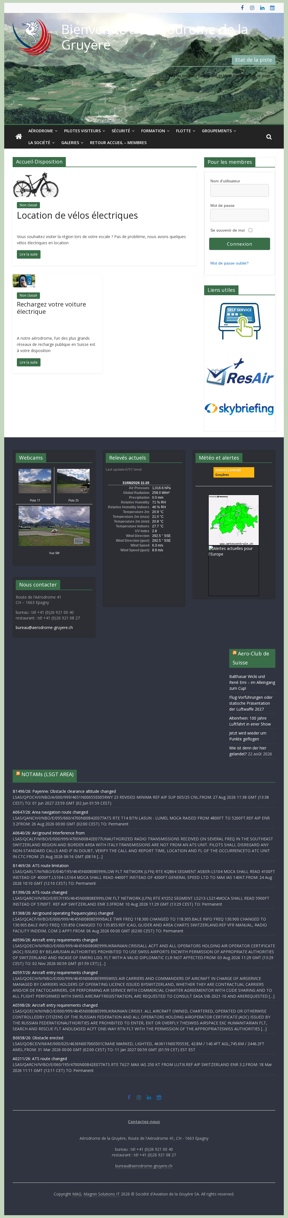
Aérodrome (40, 130)
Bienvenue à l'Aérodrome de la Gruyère (154, 36)
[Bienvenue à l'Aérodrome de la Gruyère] (19, 137)
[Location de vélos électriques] (36, 175)
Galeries (70, 142)
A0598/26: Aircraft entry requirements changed (55, 1005)
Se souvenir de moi (227, 230)
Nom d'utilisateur (225, 181)
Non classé (28, 205)
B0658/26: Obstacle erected (38, 1037)
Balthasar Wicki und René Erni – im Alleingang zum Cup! (252, 682)
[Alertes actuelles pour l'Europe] (234, 548)
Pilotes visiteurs (82, 130)
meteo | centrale (228, 470)
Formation (153, 130)
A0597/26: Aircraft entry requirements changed (55, 972)
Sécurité (121, 130)
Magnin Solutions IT (102, 1194)
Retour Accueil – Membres (118, 142)
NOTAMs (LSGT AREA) (47, 774)
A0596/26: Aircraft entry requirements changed (55, 939)
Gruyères (222, 474)
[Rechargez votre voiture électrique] (24, 277)
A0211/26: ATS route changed (40, 1058)
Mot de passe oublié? (229, 263)
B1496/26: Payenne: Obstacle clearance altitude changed (64, 791)
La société (39, 142)
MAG (76, 1194)
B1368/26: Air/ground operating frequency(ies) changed (63, 913)
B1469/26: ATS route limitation (41, 865)
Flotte (183, 130)
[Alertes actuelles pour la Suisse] (234, 497)
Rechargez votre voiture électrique (51, 307)
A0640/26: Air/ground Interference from (49, 833)
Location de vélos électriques (77, 215)
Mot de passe (222, 205)
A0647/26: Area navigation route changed (50, 812)
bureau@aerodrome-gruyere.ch (44, 627)
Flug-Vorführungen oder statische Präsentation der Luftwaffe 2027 (251, 703)
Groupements (217, 130)
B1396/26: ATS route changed (40, 892)
